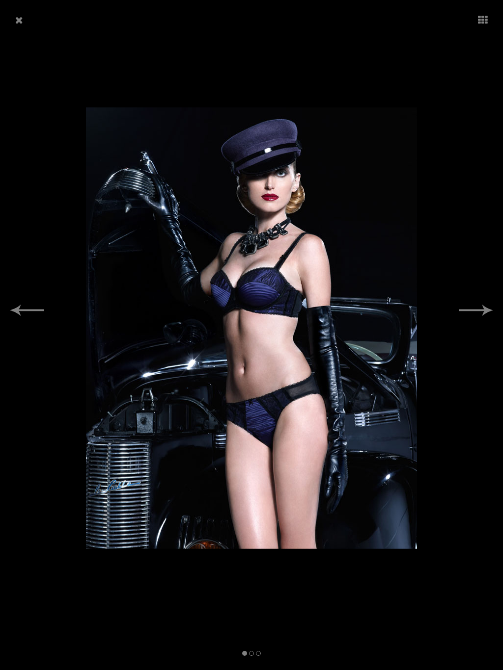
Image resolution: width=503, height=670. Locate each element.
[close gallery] (19, 20)
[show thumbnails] (483, 20)
